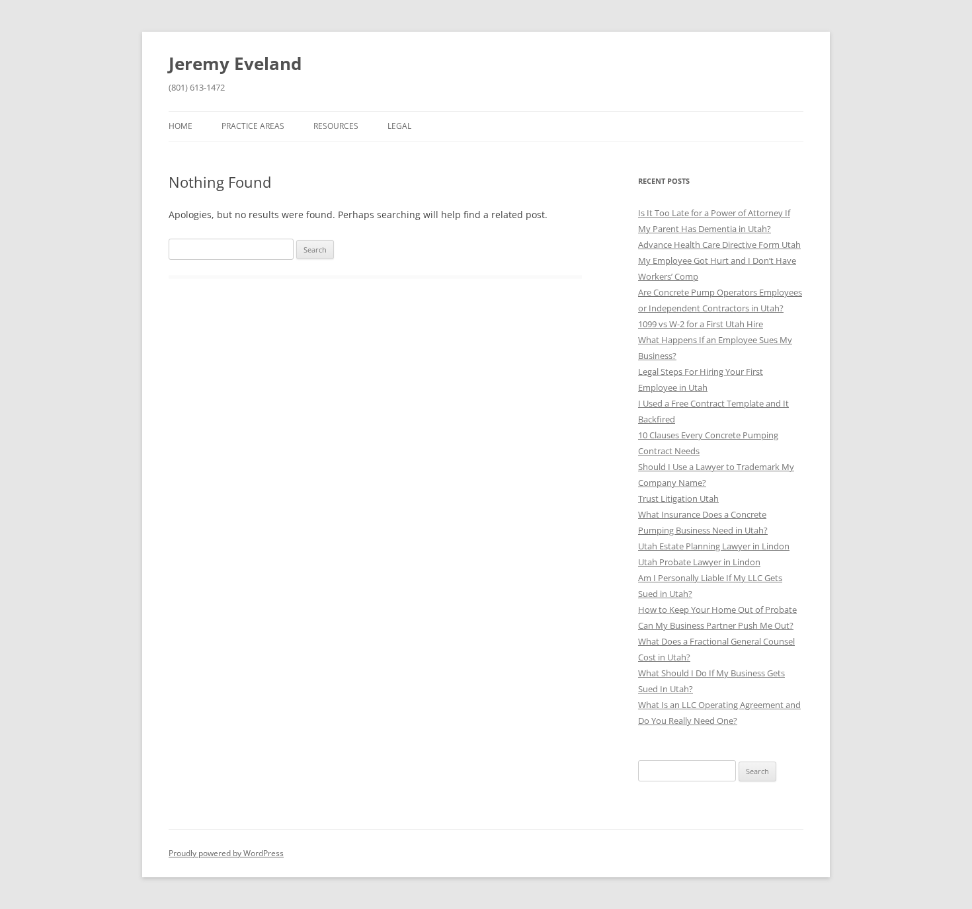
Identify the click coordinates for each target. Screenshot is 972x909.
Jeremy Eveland (235, 63)
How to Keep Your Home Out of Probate (717, 609)
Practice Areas (253, 126)
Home (180, 126)
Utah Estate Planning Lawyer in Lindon (714, 546)
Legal (399, 126)
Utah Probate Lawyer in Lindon (699, 562)
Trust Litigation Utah (678, 498)
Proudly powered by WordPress (226, 853)
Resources (335, 126)
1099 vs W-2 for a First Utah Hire (700, 324)
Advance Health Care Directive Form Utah (719, 245)
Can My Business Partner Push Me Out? (715, 625)
